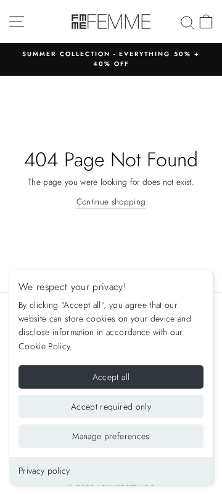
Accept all (111, 377)
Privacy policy (44, 470)
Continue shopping (111, 201)
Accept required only (111, 406)
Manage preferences (110, 436)
